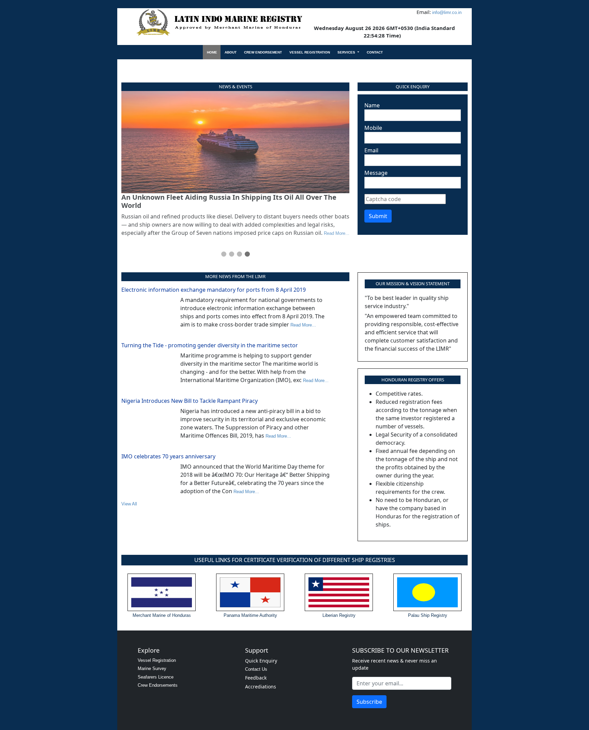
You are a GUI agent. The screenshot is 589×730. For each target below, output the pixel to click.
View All (129, 503)
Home (212, 52)
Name (372, 105)
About (231, 52)
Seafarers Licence (155, 677)
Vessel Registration (309, 52)
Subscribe (369, 701)
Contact (375, 52)
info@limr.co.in (447, 12)
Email (371, 150)
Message (376, 173)
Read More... (336, 233)
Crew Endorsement (263, 52)
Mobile (373, 128)
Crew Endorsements (158, 685)
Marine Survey (152, 668)
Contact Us (256, 669)
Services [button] (346, 52)
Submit (378, 216)
